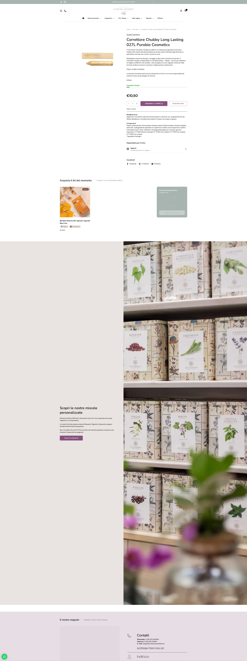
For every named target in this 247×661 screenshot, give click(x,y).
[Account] (181, 11)
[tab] (185, 149)
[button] (61, 11)
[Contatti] (65, 11)
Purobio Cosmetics (133, 35)
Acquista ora (178, 104)
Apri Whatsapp (142, 648)
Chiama (151, 648)
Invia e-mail (159, 648)
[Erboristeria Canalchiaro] (123, 11)
